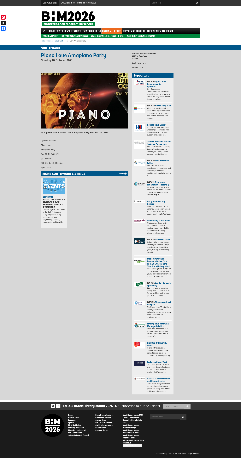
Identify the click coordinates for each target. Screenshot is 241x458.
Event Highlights (92, 31)
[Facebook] (3, 28)
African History (101, 420)
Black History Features (104, 415)
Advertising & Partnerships (133, 440)
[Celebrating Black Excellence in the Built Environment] (54, 186)
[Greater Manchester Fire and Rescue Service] (139, 378)
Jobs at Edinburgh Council (78, 435)
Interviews (72, 420)
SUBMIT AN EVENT (50, 36)
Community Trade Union (158, 220)
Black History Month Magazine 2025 (131, 436)
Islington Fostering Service (156, 202)
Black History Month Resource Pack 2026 (107, 36)
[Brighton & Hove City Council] (139, 345)
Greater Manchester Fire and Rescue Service (158, 380)
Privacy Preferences (132, 445)
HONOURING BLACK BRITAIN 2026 (74, 36)
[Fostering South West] (139, 363)
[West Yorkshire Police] (139, 162)
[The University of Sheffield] (139, 303)
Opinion (71, 422)
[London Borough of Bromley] (139, 284)
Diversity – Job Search (77, 430)
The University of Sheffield (159, 303)
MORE (121, 173)
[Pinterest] (3, 17)
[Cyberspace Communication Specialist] (139, 82)
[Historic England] (139, 108)
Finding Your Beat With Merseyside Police (158, 325)
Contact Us (127, 442)
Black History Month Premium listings (131, 426)
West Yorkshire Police (158, 162)
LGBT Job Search (75, 432)
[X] (3, 23)
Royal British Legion (156, 124)
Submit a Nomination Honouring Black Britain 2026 (132, 420)
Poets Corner (100, 427)
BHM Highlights (74, 425)
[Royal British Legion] (139, 128)
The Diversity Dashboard (160, 31)
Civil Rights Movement (104, 425)
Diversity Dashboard (76, 427)
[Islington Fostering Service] (139, 201)
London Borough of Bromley (159, 284)
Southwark (59, 41)
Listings (50, 41)
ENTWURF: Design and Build (189, 454)
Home (43, 41)
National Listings (111, 31)
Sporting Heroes (101, 430)
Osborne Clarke (162, 239)
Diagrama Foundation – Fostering (158, 183)
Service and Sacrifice (134, 31)
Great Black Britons (103, 417)
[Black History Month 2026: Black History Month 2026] (68, 18)
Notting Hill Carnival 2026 (86, 2)
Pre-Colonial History (103, 422)
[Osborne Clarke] (139, 241)
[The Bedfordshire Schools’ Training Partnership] (139, 144)
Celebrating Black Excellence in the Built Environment (54, 204)
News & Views (73, 417)
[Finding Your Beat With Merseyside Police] (139, 325)
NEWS (67, 31)
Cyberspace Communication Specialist (156, 84)
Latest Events (55, 31)
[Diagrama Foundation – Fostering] (139, 183)
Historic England (163, 105)
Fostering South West (157, 362)
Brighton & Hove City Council (157, 344)
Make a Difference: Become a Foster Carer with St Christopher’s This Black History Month (159, 262)
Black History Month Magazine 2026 (141, 36)
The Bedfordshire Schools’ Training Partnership (159, 142)
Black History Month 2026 (133, 415)
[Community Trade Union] (139, 221)
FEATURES (76, 31)
